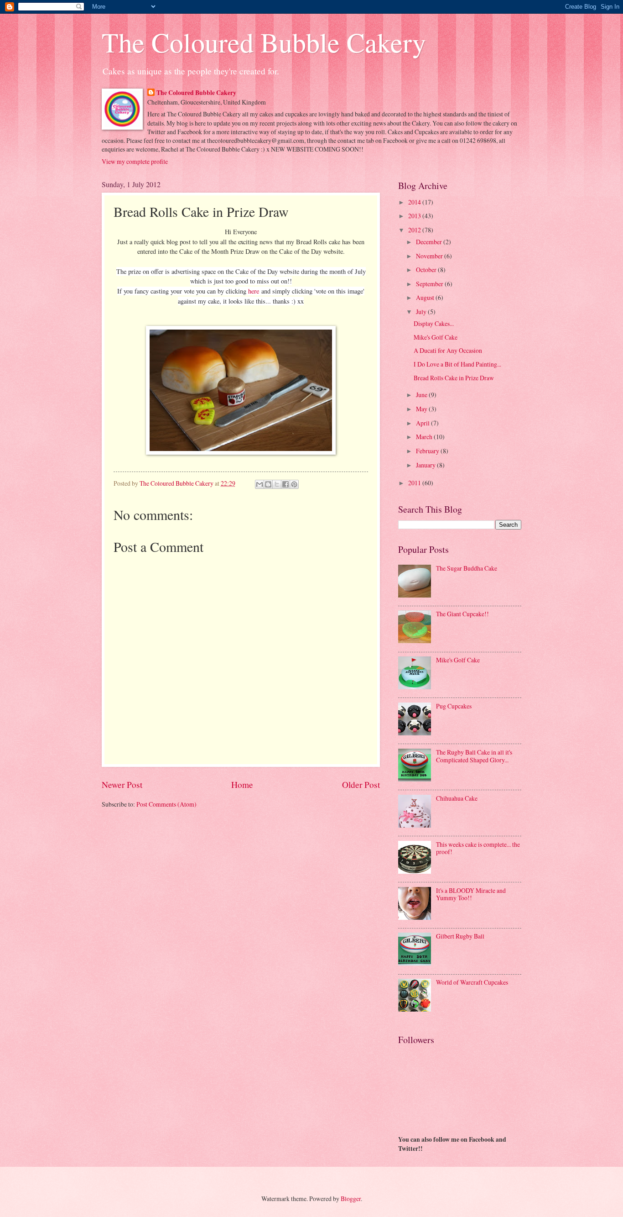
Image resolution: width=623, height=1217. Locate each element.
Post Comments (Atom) (166, 804)
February (428, 450)
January (426, 465)
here (253, 291)
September (430, 283)
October (427, 269)
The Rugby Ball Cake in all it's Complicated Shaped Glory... (474, 756)
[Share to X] (276, 484)
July (422, 311)
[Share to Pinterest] (294, 484)
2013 (415, 215)
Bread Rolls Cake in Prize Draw (454, 377)
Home (242, 784)
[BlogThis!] (268, 484)
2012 (415, 230)
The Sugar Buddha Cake (466, 568)
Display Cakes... (434, 323)
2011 (415, 482)
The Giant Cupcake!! (462, 613)
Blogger (351, 1198)
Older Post (361, 784)
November (430, 256)
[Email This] (259, 484)
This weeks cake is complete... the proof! (478, 848)
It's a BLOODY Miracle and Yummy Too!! (471, 894)
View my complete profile (135, 161)
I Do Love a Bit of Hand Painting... (457, 364)
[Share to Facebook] (285, 484)
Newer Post (122, 784)
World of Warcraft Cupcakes (472, 982)
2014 (415, 202)
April (423, 423)
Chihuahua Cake (457, 798)
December (429, 241)
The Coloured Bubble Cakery (264, 42)
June (422, 394)
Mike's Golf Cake (435, 337)
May (422, 408)
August (426, 297)
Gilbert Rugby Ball (460, 936)
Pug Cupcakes (454, 706)
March (425, 436)
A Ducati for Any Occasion (448, 350)
